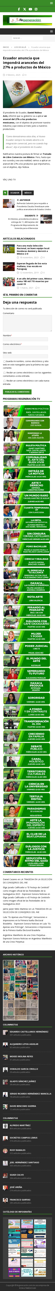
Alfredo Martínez (20, 1125)
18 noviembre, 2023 (29, 257)
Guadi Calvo (17, 1174)
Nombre (7, 335)
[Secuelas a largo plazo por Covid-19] (27, 1272)
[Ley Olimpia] (14, 1262)
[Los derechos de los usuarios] (14, 1233)
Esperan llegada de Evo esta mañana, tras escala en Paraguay (32, 266)
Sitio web (7, 352)
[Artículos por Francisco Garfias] (5, 1201)
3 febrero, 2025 (13, 74)
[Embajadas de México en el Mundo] (27, 1252)
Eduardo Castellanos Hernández (29, 1031)
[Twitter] (24, 9)
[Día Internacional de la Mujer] (40, 1243)
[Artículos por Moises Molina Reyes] (5, 1058)
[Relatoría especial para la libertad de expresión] (27, 1223)
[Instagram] (36, 9)
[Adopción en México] (40, 1262)
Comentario (8, 313)
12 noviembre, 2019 (29, 272)
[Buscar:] (27, 38)
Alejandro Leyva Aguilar (24, 1044)
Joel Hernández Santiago (24, 1162)
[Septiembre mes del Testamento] (40, 1272)
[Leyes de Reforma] (14, 1223)
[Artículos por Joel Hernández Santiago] (5, 1164)
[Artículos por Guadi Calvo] (5, 1176)
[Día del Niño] (40, 1233)
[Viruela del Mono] (27, 1233)
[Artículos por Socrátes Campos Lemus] (5, 1139)
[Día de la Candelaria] (40, 1252)
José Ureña (16, 1187)
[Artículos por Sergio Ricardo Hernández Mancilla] (5, 1095)
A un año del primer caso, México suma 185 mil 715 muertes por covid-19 (34, 281)
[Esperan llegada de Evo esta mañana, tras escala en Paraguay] (9, 266)
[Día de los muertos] (14, 1272)
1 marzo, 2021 (26, 287)
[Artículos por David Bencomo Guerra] (5, 1107)
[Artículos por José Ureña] (5, 1189)
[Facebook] (19, 9)
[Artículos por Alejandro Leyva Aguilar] (5, 1045)
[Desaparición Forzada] (27, 1262)
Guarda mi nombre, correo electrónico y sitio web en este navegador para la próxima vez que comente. (26, 364)
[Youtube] (30, 9)
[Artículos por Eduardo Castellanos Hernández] (5, 1033)
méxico (28, 193)
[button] (51, 3)
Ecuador (15, 193)
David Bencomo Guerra (23, 1106)
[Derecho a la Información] (27, 1243)
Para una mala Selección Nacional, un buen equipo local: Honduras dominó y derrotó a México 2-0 (33, 249)
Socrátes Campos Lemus (23, 1137)
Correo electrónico (12, 344)
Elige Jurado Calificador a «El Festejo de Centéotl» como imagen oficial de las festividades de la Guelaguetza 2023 (26, 900)
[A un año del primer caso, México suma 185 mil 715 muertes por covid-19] (9, 281)
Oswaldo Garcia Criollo (24, 1069)
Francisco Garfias (20, 1199)
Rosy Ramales (17, 1150)
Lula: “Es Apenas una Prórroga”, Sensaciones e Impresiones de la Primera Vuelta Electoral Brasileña (27, 927)
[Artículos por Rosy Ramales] (5, 1151)
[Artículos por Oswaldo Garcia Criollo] (5, 1070)
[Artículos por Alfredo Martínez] (5, 1127)
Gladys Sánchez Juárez (23, 1081)
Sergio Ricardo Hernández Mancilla (30, 1093)
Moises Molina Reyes (21, 1056)
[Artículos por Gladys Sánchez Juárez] (5, 1083)
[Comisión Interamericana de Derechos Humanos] (40, 1223)
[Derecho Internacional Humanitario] (14, 1252)
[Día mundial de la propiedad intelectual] (14, 1243)
